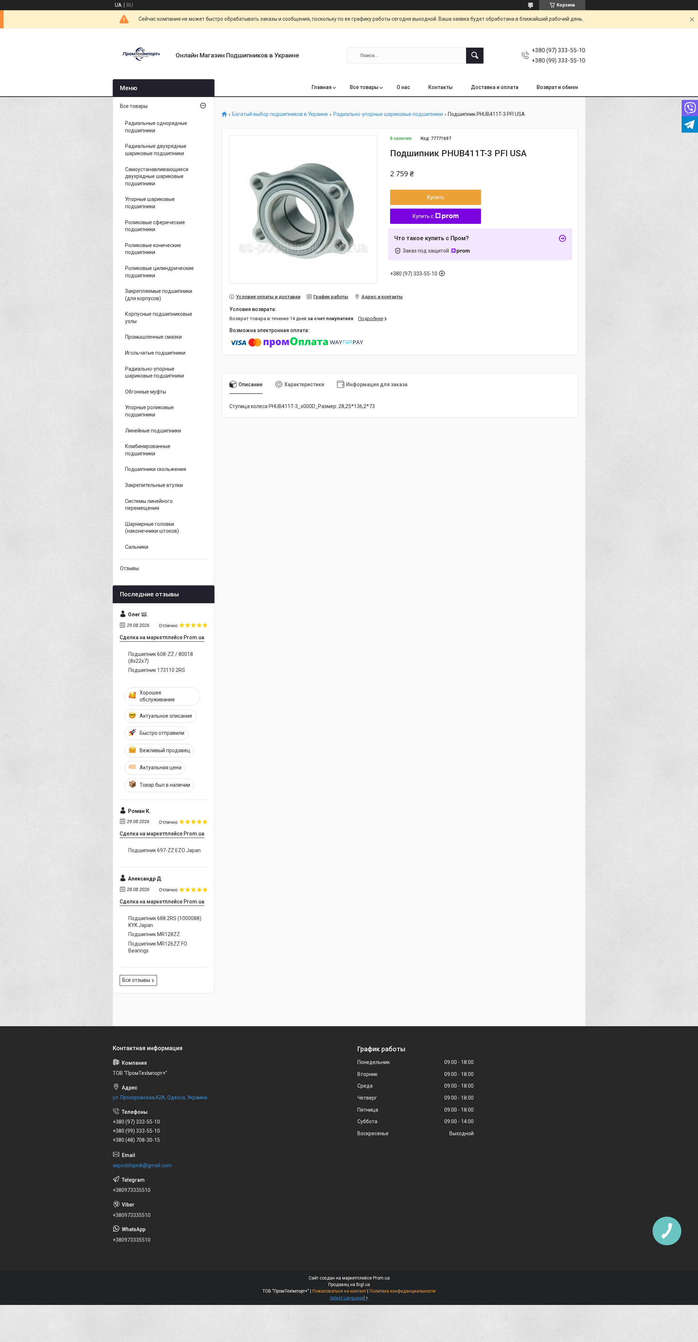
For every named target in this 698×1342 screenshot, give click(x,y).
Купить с (423, 216)
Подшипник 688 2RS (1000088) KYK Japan (164, 921)
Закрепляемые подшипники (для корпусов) (158, 294)
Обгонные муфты (145, 392)
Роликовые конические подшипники (153, 248)
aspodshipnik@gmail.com (142, 1165)
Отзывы (129, 568)
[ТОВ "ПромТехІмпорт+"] (141, 55)
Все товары (364, 87)
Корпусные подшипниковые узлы (158, 317)
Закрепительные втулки (154, 485)
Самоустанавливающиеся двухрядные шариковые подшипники (156, 176)
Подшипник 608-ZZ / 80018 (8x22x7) (160, 657)
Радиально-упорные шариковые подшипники (388, 114)
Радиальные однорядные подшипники (156, 126)
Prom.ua (381, 1278)
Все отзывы (136, 980)
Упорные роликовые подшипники (149, 411)
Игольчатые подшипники (155, 353)
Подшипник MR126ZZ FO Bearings (157, 947)
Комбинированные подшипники (148, 449)
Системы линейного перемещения (149, 504)
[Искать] (475, 56)
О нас (403, 87)
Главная (322, 87)
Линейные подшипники (153, 431)
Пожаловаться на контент (339, 1291)
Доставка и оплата (494, 87)
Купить (435, 197)
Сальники (136, 547)
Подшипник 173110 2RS (156, 670)
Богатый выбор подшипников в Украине (280, 114)
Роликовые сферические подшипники (155, 226)
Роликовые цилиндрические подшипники (159, 271)
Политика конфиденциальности (402, 1291)
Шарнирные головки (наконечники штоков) (152, 527)
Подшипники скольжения (155, 469)
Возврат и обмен (557, 87)
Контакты (440, 87)
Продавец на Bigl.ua (349, 1284)
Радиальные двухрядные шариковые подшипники (155, 149)
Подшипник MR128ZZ (154, 934)
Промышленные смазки (153, 337)
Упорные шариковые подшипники (150, 202)
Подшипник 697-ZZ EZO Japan (164, 850)
